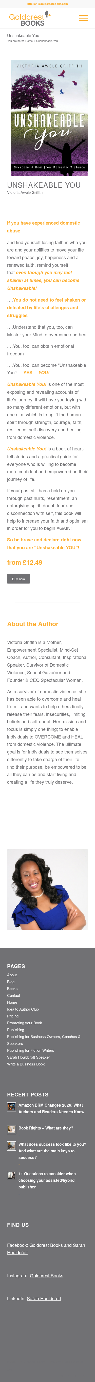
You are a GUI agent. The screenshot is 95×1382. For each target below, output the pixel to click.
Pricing (12, 1015)
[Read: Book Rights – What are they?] (11, 1129)
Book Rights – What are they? (45, 1128)
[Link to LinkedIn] (61, 1375)
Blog (10, 981)
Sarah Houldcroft (44, 1298)
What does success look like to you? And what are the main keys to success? (52, 1150)
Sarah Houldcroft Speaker (28, 1057)
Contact (13, 995)
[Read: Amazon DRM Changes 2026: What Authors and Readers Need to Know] (11, 1106)
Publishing (15, 1029)
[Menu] (81, 18)
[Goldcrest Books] (39, 18)
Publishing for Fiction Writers (30, 1050)
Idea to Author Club (23, 1009)
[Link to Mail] (76, 1375)
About (12, 974)
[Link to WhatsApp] (84, 1375)
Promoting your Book (24, 1022)
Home (12, 1002)
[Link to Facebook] (69, 1375)
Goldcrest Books (46, 1245)
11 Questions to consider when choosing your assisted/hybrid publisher (47, 1180)
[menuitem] (81, 18)
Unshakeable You (23, 35)
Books (12, 988)
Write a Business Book (26, 1063)
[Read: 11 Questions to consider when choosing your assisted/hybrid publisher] (11, 1175)
